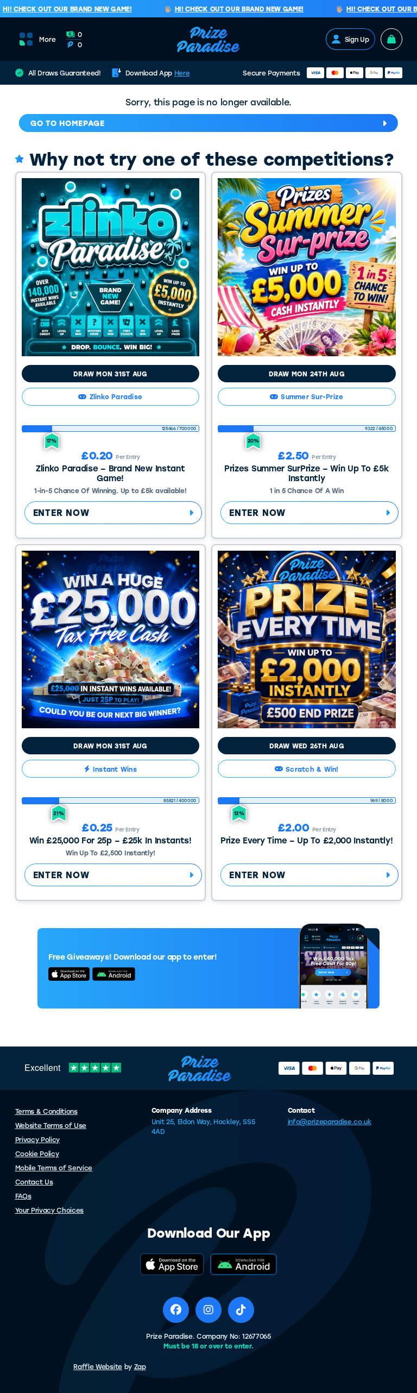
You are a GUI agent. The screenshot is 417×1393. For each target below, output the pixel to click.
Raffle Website (97, 1366)
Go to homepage (67, 123)
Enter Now (61, 512)
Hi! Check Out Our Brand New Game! (230, 9)
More (47, 39)
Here (182, 72)
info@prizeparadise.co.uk (329, 1121)
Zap (140, 1366)
